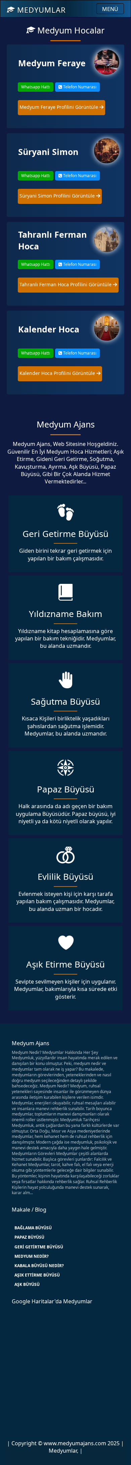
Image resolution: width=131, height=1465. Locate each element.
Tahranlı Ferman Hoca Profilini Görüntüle (66, 284)
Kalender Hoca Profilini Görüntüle (57, 373)
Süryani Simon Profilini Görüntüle (57, 195)
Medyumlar (40, 10)
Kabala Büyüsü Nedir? (39, 1265)
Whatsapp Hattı (35, 87)
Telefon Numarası (79, 87)
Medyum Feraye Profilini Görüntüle (59, 107)
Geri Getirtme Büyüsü (38, 1247)
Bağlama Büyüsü (33, 1228)
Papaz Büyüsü (29, 1237)
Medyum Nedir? (31, 1256)
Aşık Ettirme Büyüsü (37, 1275)
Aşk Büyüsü (27, 1284)
